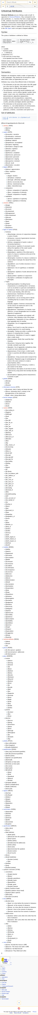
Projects (4, 984)
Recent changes (6, 991)
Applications (5, 977)
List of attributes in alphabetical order (17, 118)
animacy (5, 125)
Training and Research (7, 986)
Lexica (3, 969)
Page (3, 6)
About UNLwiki (17, 1012)
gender (5, 378)
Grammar (4, 971)
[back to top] (19, 1003)
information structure (9, 387)
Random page (5, 993)
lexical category (8, 397)
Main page (4, 989)
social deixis (7, 809)
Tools (35, 6)
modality (5, 547)
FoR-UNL (4, 982)
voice (4, 942)
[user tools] (35, 2)
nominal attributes (8, 639)
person (5, 647)
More (11, 6)
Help (3, 995)
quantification (7, 749)
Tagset (3, 968)
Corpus (3, 973)
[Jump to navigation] (3, 2)
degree (5, 167)
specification (7, 826)
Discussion (7, 6)
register (5, 790)
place (4, 656)
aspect (5, 132)
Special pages (5, 998)
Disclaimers (26, 1012)
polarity (5, 741)
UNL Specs (8, 28)
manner (5, 408)
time (4, 898)
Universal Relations (15, 17)
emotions (6, 203)
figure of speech (8, 229)
